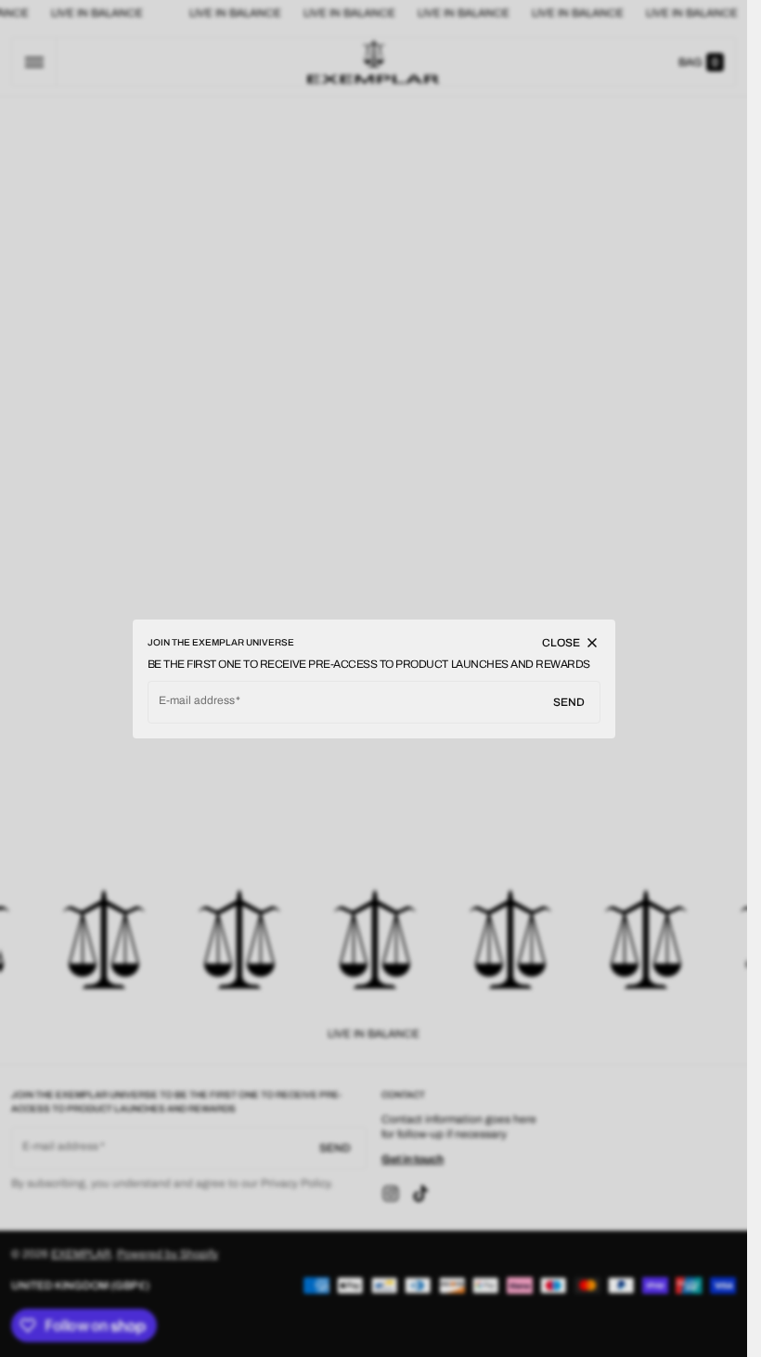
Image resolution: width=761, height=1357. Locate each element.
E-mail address (197, 700)
